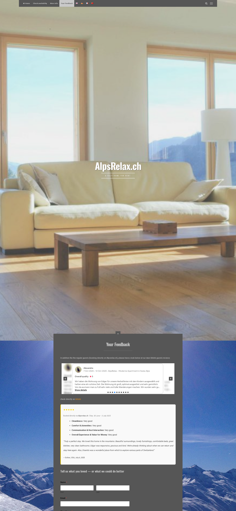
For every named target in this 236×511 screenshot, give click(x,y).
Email (63, 498)
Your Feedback (67, 3)
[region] (118, 378)
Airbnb (78, 399)
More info (54, 3)
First (62, 492)
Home (27, 3)
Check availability (40, 3)
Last (97, 492)
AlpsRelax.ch (118, 166)
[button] (65, 379)
